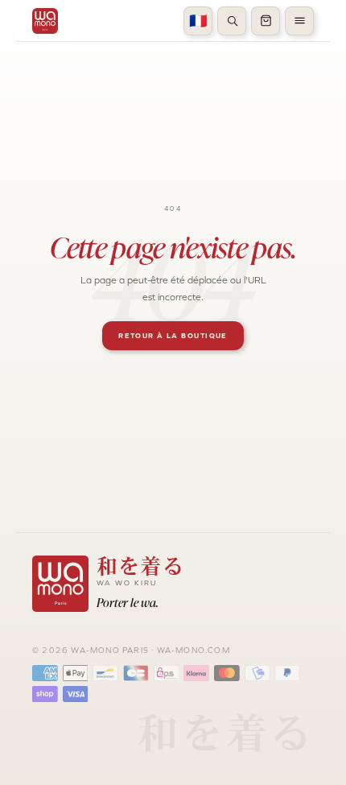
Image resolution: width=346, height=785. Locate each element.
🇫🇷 (198, 21)
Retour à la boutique (173, 336)
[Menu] (299, 20)
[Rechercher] (231, 20)
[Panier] (265, 20)
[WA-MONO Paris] (45, 21)
